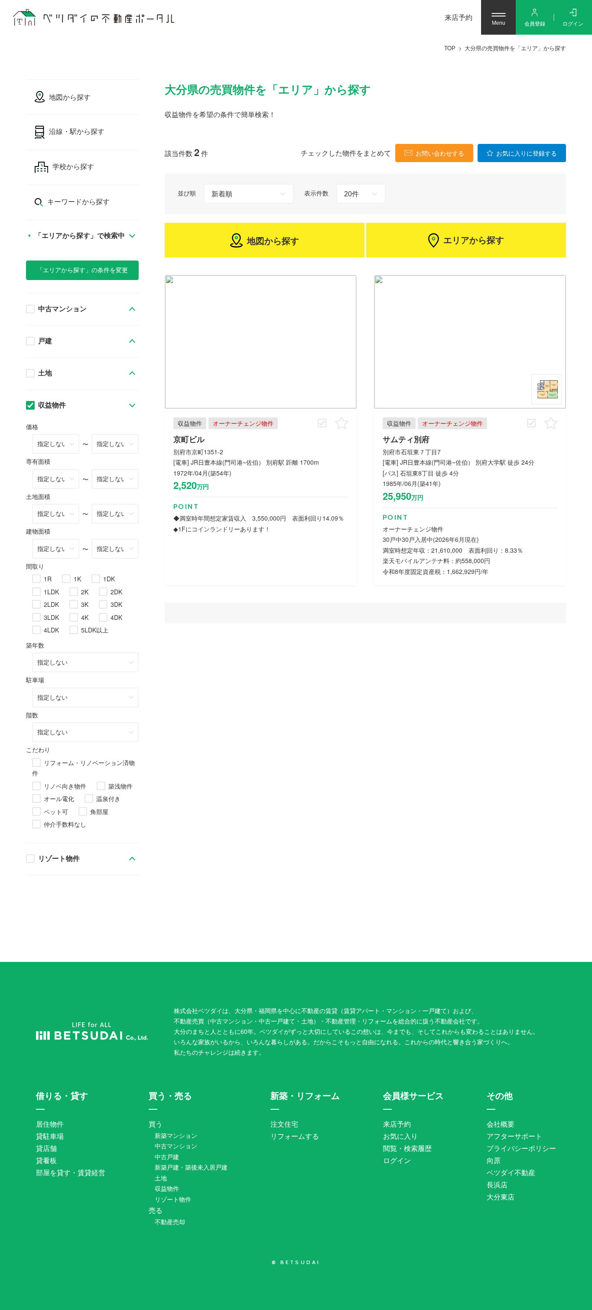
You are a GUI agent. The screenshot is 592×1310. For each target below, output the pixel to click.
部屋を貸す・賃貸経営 (70, 1172)
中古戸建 (167, 1156)
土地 (45, 373)
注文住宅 (284, 1124)
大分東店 (500, 1197)
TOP (449, 48)
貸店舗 (46, 1148)
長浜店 (497, 1184)
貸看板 (46, 1160)
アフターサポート (514, 1136)
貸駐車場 (50, 1136)
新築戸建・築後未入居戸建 (191, 1167)
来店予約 (458, 17)
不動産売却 (170, 1221)
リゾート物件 (59, 858)
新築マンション (176, 1135)
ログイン (573, 23)
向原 (494, 1160)
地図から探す (273, 240)
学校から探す (73, 166)
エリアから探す (473, 240)
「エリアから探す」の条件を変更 (82, 270)
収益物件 (52, 405)
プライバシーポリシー (521, 1148)
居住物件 (50, 1124)
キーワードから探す (78, 201)
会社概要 (500, 1124)
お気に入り (400, 1136)
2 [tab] (546, 389)
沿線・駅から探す (76, 131)
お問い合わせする (440, 153)
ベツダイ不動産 (511, 1172)
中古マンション (62, 309)
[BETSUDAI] (92, 1031)
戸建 (45, 341)
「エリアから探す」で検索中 (79, 235)
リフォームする (294, 1136)
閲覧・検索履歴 (407, 1148)
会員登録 (534, 23)
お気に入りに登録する (526, 153)
